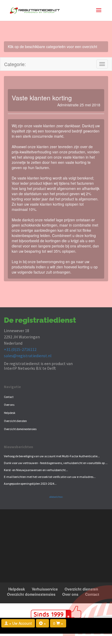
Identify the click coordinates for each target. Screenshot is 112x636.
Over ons (9, 405)
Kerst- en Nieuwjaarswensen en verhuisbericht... (36, 470)
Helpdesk (9, 413)
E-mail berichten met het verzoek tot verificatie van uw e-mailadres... (50, 477)
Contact (9, 397)
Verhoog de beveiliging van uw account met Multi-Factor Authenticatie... (52, 456)
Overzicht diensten (15, 421)
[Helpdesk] (42, 623)
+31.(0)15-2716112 (20, 349)
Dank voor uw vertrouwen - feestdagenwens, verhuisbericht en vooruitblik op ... (56, 463)
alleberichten (56, 497)
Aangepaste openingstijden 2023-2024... (30, 483)
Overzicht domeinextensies (20, 429)
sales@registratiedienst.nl (28, 355)
